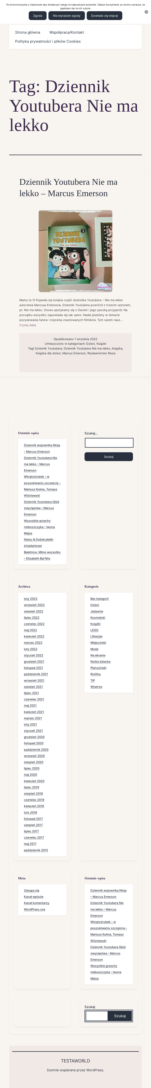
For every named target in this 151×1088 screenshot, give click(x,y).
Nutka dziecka (100, 661)
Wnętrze (96, 687)
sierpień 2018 (33, 793)
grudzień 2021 (34, 661)
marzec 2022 (33, 642)
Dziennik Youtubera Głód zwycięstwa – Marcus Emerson (41, 508)
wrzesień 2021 (34, 680)
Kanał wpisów (33, 896)
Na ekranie (97, 655)
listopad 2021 (33, 668)
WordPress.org (34, 909)
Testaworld (75, 1061)
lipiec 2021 (31, 693)
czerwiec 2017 (34, 837)
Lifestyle (96, 636)
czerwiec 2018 (34, 800)
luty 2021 (30, 724)
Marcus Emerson (74, 353)
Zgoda (37, 15)
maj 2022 (30, 630)
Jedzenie (96, 611)
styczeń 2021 (33, 730)
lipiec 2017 (31, 831)
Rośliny (95, 674)
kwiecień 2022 (34, 636)
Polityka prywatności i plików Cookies (48, 41)
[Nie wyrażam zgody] (146, 12)
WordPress (94, 1070)
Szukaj (90, 1007)
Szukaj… (91, 433)
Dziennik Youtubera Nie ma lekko (87, 348)
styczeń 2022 (33, 655)
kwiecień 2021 (34, 712)
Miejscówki (98, 642)
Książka (117, 348)
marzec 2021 (33, 718)
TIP (92, 680)
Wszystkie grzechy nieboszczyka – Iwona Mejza (39, 527)
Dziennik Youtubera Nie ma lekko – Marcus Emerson (40, 464)
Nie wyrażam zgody (66, 15)
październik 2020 (36, 749)
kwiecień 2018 (34, 806)
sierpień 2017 (33, 825)
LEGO (94, 630)
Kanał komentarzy (36, 903)
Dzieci (90, 343)
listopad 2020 (33, 743)
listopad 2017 (33, 819)
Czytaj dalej (27, 325)
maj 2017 (30, 844)
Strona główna (27, 32)
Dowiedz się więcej (104, 15)
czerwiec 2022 (34, 624)
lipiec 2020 (31, 768)
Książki (101, 343)
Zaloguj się (31, 890)
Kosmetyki (97, 617)
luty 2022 (30, 649)
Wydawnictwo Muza (101, 353)
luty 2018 (30, 812)
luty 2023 (30, 598)
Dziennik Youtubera (48, 348)
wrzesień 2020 (34, 756)
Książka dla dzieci (48, 353)
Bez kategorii (99, 598)
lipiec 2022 (31, 617)
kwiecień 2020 (34, 781)
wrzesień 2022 (34, 605)
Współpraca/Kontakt (66, 32)
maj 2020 (30, 774)
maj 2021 (30, 705)
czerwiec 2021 (34, 699)
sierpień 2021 (33, 687)
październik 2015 (36, 850)
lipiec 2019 (31, 787)
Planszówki (98, 668)
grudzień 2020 (34, 737)
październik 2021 (36, 674)
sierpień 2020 (33, 762)
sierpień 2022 (33, 611)
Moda (94, 649)
